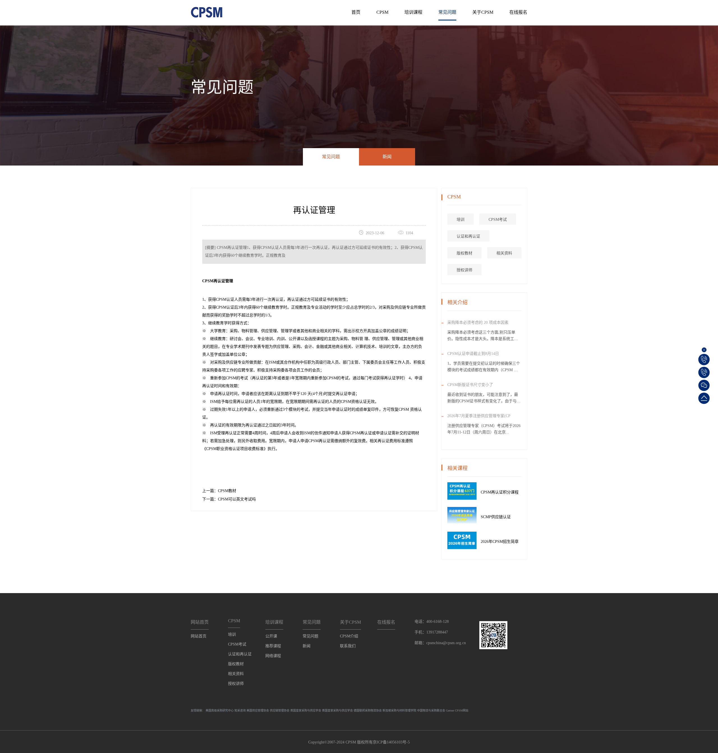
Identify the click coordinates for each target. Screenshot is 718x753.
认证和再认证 (468, 236)
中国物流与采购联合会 (431, 710)
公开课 (271, 636)
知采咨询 (240, 710)
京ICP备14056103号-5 (391, 742)
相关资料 (504, 253)
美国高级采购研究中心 (220, 710)
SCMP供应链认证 (496, 517)
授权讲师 (464, 270)
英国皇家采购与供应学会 (305, 710)
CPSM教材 (227, 491)
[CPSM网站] (206, 10)
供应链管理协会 (279, 710)
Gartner (450, 710)
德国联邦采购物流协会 (368, 710)
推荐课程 (273, 646)
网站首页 (198, 636)
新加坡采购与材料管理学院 (399, 710)
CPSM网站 (461, 710)
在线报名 (518, 12)
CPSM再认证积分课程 (500, 492)
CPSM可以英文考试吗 (237, 499)
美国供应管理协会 (258, 710)
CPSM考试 (498, 219)
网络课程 (273, 656)
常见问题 (447, 12)
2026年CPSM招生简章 (500, 542)
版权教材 (464, 253)
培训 (460, 219)
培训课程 (413, 12)
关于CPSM (482, 12)
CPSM (382, 12)
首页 (355, 12)
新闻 (387, 156)
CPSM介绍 (349, 636)
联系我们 (348, 646)
